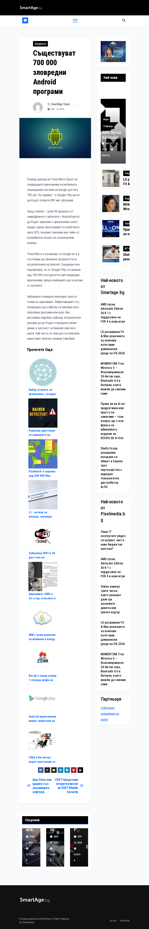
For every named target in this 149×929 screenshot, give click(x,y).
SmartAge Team (60, 104)
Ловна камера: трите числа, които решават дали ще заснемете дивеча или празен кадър (111, 599)
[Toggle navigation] (75, 21)
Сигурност (40, 43)
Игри (105, 119)
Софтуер (108, 126)
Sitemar (30, 857)
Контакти (125, 920)
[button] (123, 20)
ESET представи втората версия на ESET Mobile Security (66, 786)
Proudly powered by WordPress (35, 918)
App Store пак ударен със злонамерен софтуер (42, 786)
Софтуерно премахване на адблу (110, 713)
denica (53, 857)
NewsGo (65, 918)
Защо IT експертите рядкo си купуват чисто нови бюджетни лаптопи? (113, 540)
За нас (113, 920)
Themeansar (28, 922)
